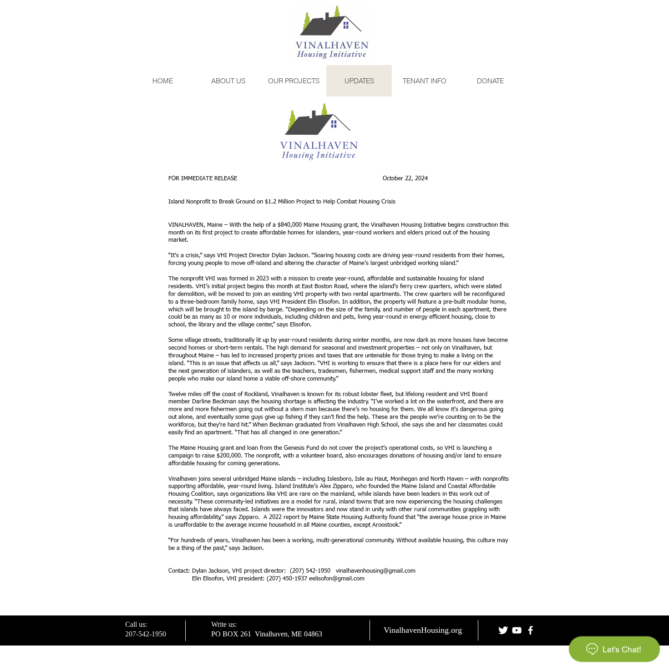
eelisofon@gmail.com (337, 579)
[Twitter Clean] (503, 630)
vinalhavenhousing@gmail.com (376, 571)
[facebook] (530, 630)
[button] (424, 81)
